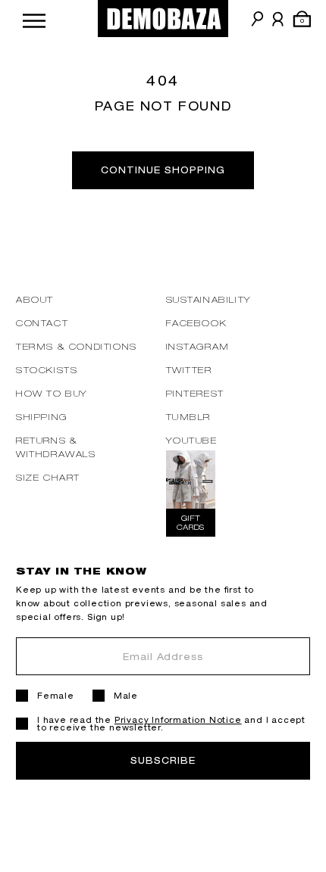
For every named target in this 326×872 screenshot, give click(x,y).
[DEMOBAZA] (163, 18)
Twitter (189, 369)
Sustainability (209, 299)
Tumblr (189, 416)
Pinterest (195, 393)
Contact (42, 323)
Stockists (46, 369)
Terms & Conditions (76, 346)
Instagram (198, 346)
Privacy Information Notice (178, 720)
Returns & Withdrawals (56, 446)
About (35, 299)
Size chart (48, 477)
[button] (34, 18)
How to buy (52, 393)
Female (55, 695)
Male (126, 695)
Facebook (196, 323)
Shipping (41, 416)
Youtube (192, 440)
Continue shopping (162, 170)
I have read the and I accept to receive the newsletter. (171, 723)
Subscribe (163, 760)
